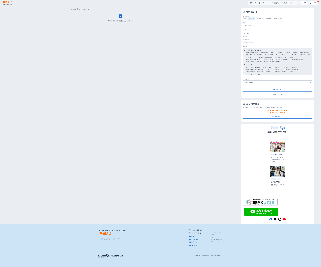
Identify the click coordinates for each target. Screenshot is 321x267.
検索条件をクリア (277, 94)
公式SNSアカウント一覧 (216, 239)
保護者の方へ (193, 245)
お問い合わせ (214, 237)
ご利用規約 (213, 234)
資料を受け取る (279, 116)
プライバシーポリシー (216, 232)
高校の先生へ (193, 242)
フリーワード (246, 39)
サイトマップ (214, 230)
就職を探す (192, 236)
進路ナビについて (194, 239)
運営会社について (215, 241)
